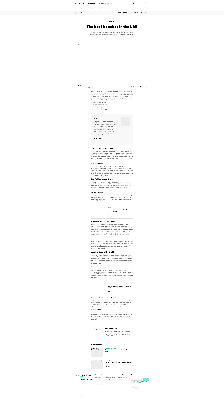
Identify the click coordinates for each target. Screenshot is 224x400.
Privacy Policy (139, 382)
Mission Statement (99, 384)
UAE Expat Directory (122, 379)
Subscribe (146, 379)
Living (124, 8)
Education (83, 8)
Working (139, 8)
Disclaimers (147, 15)
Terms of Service (114, 395)
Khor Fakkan (106, 185)
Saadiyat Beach (124, 255)
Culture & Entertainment (122, 12)
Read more (110, 214)
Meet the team (98, 379)
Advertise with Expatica (110, 377)
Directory (147, 8)
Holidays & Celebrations (138, 12)
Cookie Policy (121, 395)
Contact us (97, 381)
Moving (131, 8)
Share (143, 86)
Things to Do (146, 12)
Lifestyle (117, 8)
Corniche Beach (120, 151)
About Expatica (98, 377)
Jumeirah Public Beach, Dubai (100, 109)
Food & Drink (130, 12)
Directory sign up (109, 379)
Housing (109, 8)
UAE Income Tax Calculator (123, 377)
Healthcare (100, 8)
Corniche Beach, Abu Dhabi (100, 102)
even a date (116, 98)
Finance (92, 8)
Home (76, 8)
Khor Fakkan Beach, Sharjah (100, 104)
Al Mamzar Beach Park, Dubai (100, 106)
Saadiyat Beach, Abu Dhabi (99, 108)
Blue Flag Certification (98, 153)
